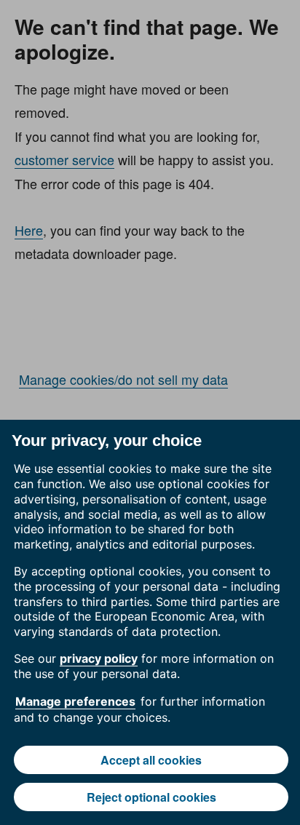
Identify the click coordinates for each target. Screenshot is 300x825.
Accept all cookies (151, 760)
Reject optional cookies (151, 797)
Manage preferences (75, 701)
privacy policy (99, 658)
